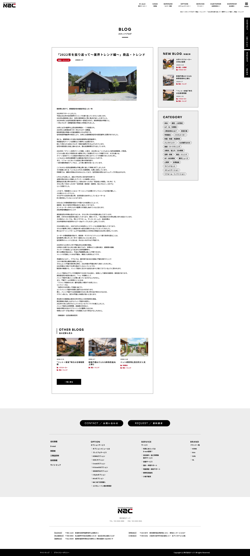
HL (193, 460)
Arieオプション (98, 478)
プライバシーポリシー (61, 552)
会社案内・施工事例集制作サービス (151, 456)
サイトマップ (55, 465)
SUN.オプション (98, 460)
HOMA (194, 449)
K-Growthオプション (100, 467)
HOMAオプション (99, 456)
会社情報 (53, 441)
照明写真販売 (148, 473)
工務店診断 (54, 455)
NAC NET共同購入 (99, 482)
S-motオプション (99, 463)
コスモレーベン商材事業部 (102, 486)
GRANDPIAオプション (100, 471)
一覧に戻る (69, 382)
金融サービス (148, 461)
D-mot (53, 446)
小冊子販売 (147, 476)
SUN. (194, 456)
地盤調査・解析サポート (151, 469)
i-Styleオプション (99, 475)
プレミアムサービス (100, 452)
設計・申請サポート (150, 465)
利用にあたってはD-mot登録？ (149, 450)
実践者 (53, 451)
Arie (193, 452)
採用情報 (53, 460)
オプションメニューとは (101, 449)
